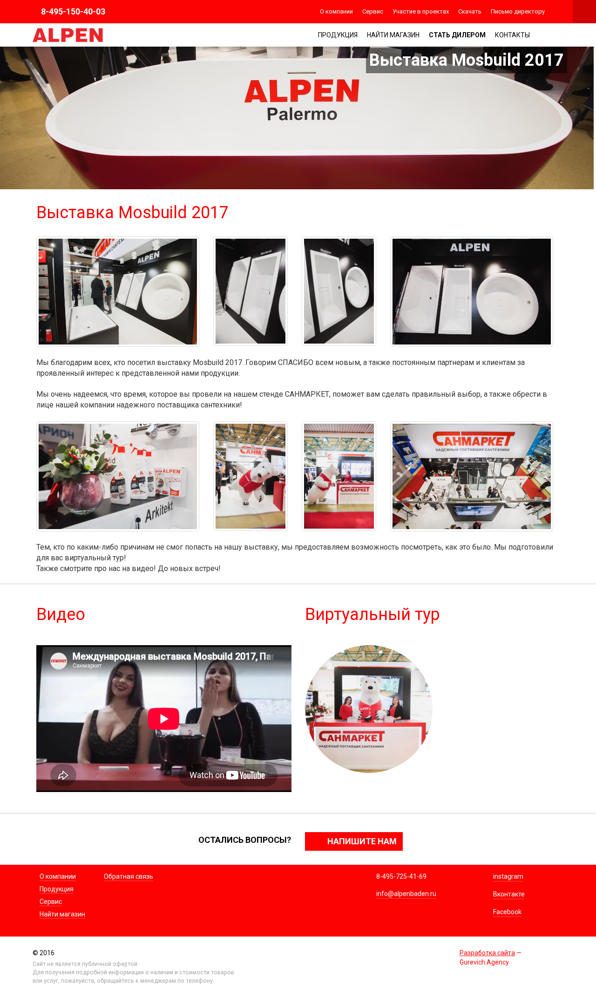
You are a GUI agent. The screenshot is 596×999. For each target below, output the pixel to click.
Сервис (372, 11)
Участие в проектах (421, 11)
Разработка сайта (487, 953)
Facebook (507, 912)
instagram (508, 876)
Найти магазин (393, 35)
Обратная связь (128, 876)
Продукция (338, 35)
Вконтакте (509, 894)
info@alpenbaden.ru (406, 893)
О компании (336, 11)
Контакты (512, 35)
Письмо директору (518, 11)
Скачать (469, 11)
